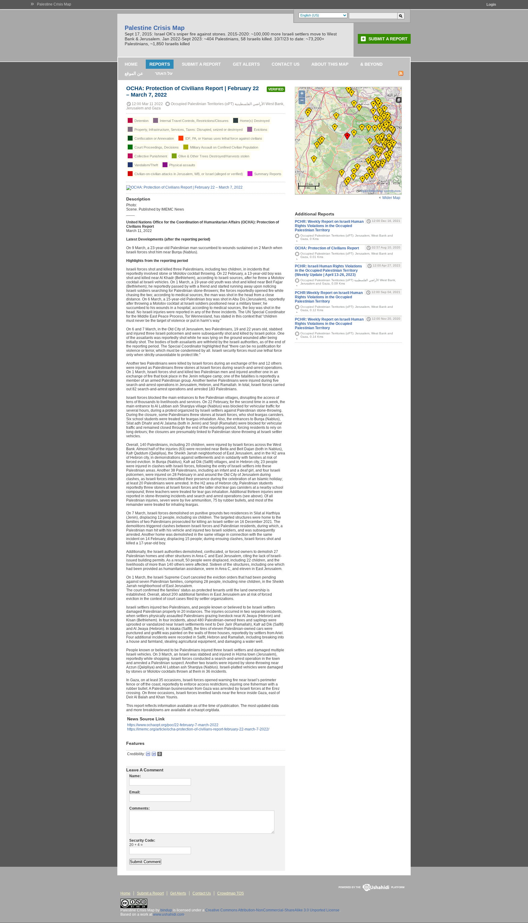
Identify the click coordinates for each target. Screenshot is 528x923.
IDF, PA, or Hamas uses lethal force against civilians (223, 138)
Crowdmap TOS (230, 893)
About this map (329, 64)
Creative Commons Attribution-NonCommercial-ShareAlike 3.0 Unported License (272, 910)
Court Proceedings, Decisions (156, 147)
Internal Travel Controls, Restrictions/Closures (194, 121)
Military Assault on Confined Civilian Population (223, 147)
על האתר (164, 73)
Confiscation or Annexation (154, 138)
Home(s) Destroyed (254, 121)
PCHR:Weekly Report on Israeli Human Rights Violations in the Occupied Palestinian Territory (329, 297)
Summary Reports (267, 174)
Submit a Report (388, 38)
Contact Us (285, 64)
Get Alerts (246, 64)
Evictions (260, 129)
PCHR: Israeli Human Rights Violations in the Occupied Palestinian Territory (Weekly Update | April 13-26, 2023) (328, 270)
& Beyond (371, 64)
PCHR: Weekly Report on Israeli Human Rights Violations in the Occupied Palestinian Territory (329, 225)
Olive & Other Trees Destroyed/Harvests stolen (213, 156)
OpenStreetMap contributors (381, 191)
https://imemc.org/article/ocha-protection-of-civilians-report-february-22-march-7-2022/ (198, 729)
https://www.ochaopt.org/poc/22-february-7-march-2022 (172, 725)
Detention (141, 121)
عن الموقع (134, 73)
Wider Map (391, 198)
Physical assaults (181, 165)
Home (131, 64)
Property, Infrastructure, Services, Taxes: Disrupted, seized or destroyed (188, 129)
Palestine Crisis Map (54, 4)
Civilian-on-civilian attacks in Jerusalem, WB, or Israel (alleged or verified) (188, 174)
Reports (159, 64)
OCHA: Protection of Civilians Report (327, 248)
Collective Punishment (150, 156)
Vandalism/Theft (146, 165)
